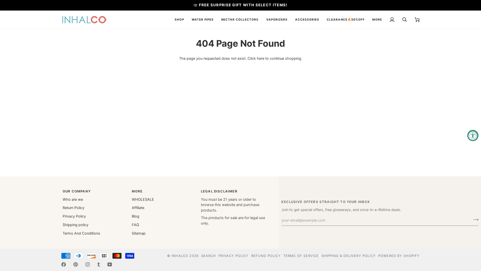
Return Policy (73, 208)
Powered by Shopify (399, 256)
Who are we (73, 199)
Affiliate (138, 208)
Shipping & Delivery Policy (348, 256)
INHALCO (180, 256)
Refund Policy (266, 256)
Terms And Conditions (81, 233)
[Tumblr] (98, 264)
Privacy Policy (74, 216)
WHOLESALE (143, 199)
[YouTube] (109, 264)
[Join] (474, 220)
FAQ (135, 225)
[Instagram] (87, 264)
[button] (179, 20)
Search (208, 256)
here (260, 58)
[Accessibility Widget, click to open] (472, 135)
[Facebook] (63, 264)
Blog (135, 216)
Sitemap (139, 233)
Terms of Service (301, 256)
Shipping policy (75, 225)
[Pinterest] (75, 264)
